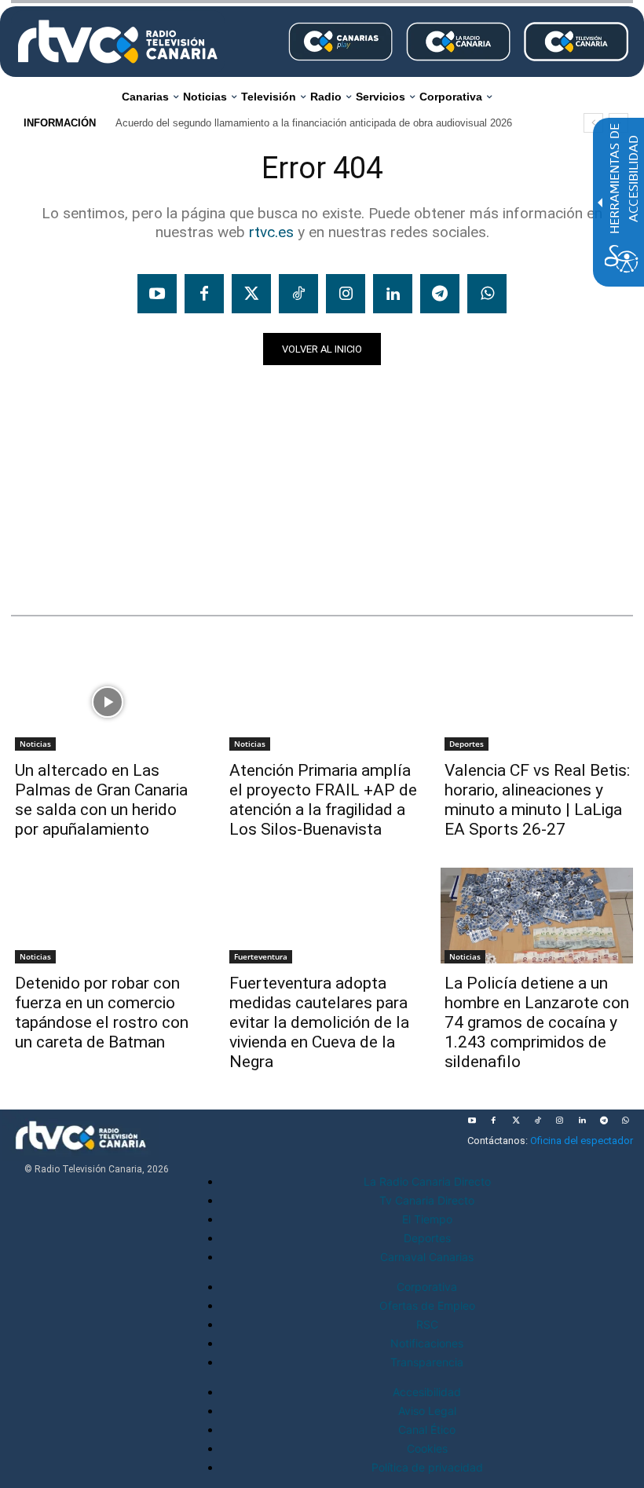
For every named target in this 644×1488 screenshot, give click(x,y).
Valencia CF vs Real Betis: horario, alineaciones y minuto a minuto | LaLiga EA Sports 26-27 (537, 800)
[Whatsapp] (487, 293)
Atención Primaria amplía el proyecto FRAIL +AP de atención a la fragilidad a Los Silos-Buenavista (323, 800)
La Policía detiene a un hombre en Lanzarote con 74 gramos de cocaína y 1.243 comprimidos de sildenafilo (537, 1022)
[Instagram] (345, 293)
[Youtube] (157, 293)
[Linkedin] (392, 293)
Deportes (466, 743)
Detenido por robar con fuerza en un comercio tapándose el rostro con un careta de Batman (101, 1012)
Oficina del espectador (581, 1140)
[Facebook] (204, 293)
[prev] (593, 123)
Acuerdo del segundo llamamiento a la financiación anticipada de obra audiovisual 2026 (313, 123)
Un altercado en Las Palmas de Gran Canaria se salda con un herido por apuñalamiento (101, 800)
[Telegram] (439, 293)
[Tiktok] (298, 293)
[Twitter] (251, 293)
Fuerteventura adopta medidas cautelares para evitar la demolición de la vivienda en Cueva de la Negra (319, 1022)
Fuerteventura (260, 956)
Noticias (41, 565)
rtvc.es (271, 232)
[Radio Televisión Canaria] (118, 41)
